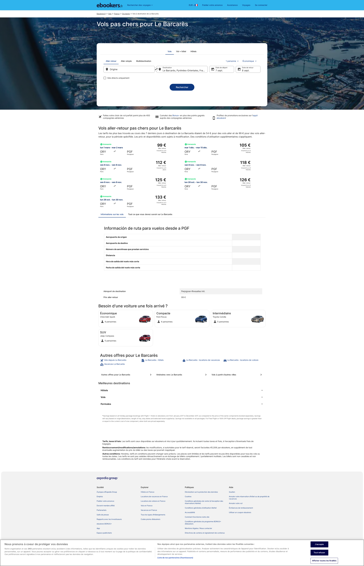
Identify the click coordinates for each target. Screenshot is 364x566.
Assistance (232, 5)
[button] (182, 390)
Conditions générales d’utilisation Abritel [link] (201, 508)
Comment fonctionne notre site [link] (197, 517)
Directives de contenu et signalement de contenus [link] (205, 533)
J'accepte (319, 544)
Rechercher (182, 87)
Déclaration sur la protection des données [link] (201, 492)
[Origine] (129, 69)
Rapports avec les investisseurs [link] (109, 519)
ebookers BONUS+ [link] (104, 524)
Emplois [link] (100, 496)
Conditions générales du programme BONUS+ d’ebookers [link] (203, 522)
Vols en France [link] (146, 505)
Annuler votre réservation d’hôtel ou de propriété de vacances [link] (249, 497)
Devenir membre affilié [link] (106, 505)
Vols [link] (109, 14)
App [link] (98, 528)
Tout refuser (319, 552)
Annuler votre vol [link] (235, 503)
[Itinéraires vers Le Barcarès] (182, 374)
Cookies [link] (188, 496)
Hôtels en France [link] (147, 492)
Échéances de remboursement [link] (241, 508)
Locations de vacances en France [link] (154, 496)
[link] (120, 360)
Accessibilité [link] (190, 512)
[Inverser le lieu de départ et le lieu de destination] (156, 69)
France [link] (117, 14)
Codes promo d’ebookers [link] (150, 519)
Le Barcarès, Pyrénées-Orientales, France (185, 70)
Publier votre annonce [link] (105, 501)
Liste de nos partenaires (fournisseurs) (175, 557)
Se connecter (261, 5)
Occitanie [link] (126, 14)
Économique (248, 61)
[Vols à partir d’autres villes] (237, 374)
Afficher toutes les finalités (324, 560)
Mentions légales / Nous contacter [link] (198, 528)
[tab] (169, 51)
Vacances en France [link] (149, 510)
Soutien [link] (232, 492)
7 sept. (219, 70)
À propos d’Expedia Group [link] (107, 492)
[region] (182, 553)
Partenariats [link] (101, 510)
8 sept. (245, 70)
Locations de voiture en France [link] (153, 501)
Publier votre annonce (212, 5)
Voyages (246, 5)
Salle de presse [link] (103, 515)
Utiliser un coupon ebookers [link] (240, 512)
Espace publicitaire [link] (104, 533)
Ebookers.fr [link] (101, 14)
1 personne (231, 61)
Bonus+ (175, 115)
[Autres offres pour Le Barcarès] (127, 374)
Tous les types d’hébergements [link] (153, 515)
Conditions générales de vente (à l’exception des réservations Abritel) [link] (204, 502)
